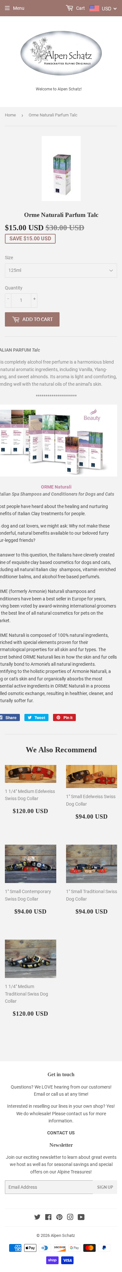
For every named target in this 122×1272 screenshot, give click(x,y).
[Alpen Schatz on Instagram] (70, 1218)
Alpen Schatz (63, 1235)
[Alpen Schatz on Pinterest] (59, 1218)
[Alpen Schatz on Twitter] (37, 1218)
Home (10, 115)
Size (9, 257)
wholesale (40, 1113)
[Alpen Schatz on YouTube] (81, 1218)
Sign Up (105, 1187)
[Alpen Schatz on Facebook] (48, 1218)
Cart (80, 8)
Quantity (13, 287)
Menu (18, 8)
